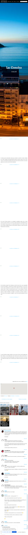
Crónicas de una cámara (4, 1)
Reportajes (9, 1)
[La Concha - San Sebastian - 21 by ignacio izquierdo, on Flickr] (14, 147)
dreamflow (6, 480)
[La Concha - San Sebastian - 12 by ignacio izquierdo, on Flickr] (14, 192)
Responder (25, 438)
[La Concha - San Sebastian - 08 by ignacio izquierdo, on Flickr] (14, 237)
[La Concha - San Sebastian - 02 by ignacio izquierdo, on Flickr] (14, 256)
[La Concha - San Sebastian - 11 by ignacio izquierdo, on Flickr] (14, 305)
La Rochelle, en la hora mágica (6, 399)
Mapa (15, 1)
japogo (6, 521)
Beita (5, 459)
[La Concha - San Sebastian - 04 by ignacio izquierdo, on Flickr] (14, 324)
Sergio (6, 490)
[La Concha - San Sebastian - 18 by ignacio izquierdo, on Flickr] (14, 210)
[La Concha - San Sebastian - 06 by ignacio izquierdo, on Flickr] (14, 343)
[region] (9, 530)
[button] (14, 388)
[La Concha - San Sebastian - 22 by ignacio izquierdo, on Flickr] (14, 371)
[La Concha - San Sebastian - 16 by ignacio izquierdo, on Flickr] (14, 173)
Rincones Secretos (8, 430)
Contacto (17, 1)
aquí (26, 381)
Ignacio (6, 494)
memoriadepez (7, 473)
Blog (12, 1)
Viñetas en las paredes (23, 399)
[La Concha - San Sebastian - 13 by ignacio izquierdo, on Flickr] (14, 274)
